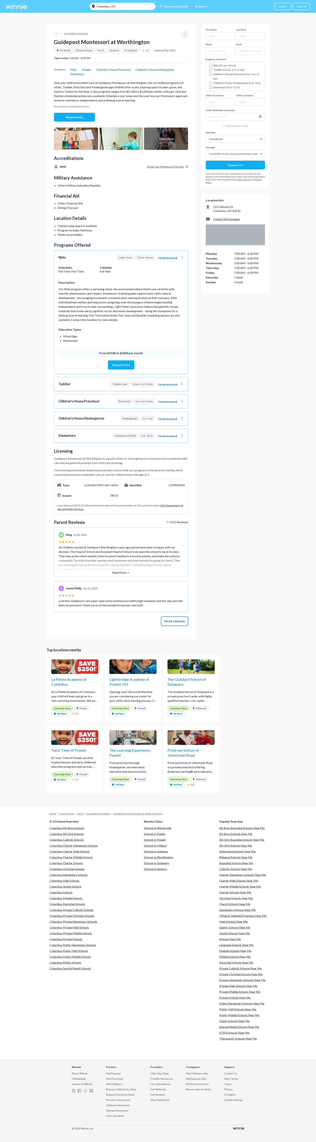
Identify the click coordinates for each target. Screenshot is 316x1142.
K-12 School (66, 814)
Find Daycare (113, 1073)
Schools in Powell (154, 839)
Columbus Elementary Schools (68, 874)
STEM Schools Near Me (234, 1032)
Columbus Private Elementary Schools (73, 921)
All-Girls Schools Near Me (235, 845)
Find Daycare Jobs (196, 1078)
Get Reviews (157, 1094)
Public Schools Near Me (234, 1021)
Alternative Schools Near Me (237, 851)
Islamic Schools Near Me (234, 927)
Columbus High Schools (64, 880)
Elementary (77, 74)
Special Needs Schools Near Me (239, 1027)
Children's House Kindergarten (155, 69)
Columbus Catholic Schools (67, 839)
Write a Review (174, 621)
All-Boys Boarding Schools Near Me (242, 828)
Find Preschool (114, 1078)
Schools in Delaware (156, 863)
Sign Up (301, 6)
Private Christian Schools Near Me (240, 974)
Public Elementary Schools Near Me (241, 1003)
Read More (121, 572)
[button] (121, 257)
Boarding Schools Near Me (236, 863)
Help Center (231, 1078)
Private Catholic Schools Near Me (240, 968)
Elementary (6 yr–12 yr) (226, 87)
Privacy (228, 1089)
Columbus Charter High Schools (70, 851)
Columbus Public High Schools (69, 950)
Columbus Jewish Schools (66, 886)
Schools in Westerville (157, 828)
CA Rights (230, 1094)
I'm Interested (167, 258)
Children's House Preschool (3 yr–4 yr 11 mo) (236, 76)
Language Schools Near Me (236, 945)
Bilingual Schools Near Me (235, 857)
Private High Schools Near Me (238, 986)
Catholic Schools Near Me (235, 869)
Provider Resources (161, 1078)
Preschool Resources (118, 1099)
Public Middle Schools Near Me (239, 1015)
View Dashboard (159, 1099)
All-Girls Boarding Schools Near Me (241, 839)
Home (53, 814)
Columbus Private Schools (66, 939)
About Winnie (80, 1073)
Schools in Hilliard (155, 845)
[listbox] (235, 76)
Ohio (80, 814)
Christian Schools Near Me (236, 898)
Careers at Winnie (82, 1084)
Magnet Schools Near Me (235, 950)
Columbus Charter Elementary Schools (74, 845)
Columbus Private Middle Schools (71, 933)
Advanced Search (174, 6)
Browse (202, 6)
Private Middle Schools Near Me (239, 991)
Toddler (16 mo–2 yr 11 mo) (228, 69)
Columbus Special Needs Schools (70, 968)
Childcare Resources (118, 1105)
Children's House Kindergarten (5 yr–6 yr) (236, 82)
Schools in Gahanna (156, 851)
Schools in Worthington (158, 857)
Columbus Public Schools (65, 962)
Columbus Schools (76, 33)
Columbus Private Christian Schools (72, 915)
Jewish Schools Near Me (234, 933)
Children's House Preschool (113, 69)
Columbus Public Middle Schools (70, 956)
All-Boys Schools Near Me (235, 834)
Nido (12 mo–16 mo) (224, 65)
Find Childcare (114, 1084)
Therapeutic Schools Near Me (238, 1038)
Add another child (235, 126)
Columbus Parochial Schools (67, 904)
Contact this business (226, 219)
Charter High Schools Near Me (238, 880)
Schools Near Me (230, 939)
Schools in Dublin (154, 834)
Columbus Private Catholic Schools (71, 910)
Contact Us (230, 1073)
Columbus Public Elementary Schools (73, 945)
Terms (228, 1084)
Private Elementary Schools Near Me (242, 980)
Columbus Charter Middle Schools (71, 857)
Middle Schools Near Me (235, 956)
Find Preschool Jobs (197, 1084)
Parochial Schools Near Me (236, 962)
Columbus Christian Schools (67, 869)
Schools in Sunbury (155, 869)
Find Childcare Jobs (197, 1073)
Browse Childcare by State (121, 1089)
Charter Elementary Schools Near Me (242, 874)
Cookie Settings (233, 1099)
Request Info (74, 117)
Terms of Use (243, 179)
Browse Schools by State (120, 1094)
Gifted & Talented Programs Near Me (242, 915)
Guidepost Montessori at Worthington (138, 814)
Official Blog (79, 1078)
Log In (283, 6)
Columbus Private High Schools (69, 927)
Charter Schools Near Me (235, 892)
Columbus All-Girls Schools (67, 834)
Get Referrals (158, 1089)
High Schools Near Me (233, 921)
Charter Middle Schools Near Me (240, 886)
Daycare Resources (117, 1110)
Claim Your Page (159, 1073)
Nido (73, 69)
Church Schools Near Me (234, 904)
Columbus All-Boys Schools (67, 828)
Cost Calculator (115, 1115)
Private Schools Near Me (235, 997)
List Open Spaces (160, 1084)
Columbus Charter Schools (66, 863)
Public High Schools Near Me (237, 1009)
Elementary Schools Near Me (237, 910)
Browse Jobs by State (198, 1089)
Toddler (86, 69)
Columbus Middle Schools (66, 898)
